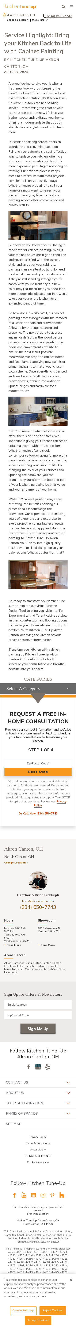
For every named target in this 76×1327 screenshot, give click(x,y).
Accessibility (38, 1149)
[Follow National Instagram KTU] (43, 1195)
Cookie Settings (23, 1310)
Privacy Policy (38, 1137)
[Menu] (71, 7)
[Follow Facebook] (28, 1066)
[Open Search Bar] (63, 7)
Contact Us (17, 1082)
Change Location (17, 20)
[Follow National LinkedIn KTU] (33, 1195)
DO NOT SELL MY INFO (38, 1156)
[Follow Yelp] (47, 1066)
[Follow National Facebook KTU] (14, 1195)
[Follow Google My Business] (38, 1066)
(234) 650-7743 (38, 907)
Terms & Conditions (38, 1143)
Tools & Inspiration (24, 1103)
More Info (38, 20)
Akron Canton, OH (21, 15)
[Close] (71, 1279)
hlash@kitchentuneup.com (38, 901)
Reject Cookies (53, 1310)
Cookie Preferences (38, 1162)
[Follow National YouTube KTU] (24, 1195)
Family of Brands (22, 1113)
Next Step (38, 772)
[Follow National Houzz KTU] (62, 1195)
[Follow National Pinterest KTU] (52, 1195)
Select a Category (23, 688)
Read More (14, 945)
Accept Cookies (38, 1320)
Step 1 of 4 (40, 750)
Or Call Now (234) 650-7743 (38, 814)
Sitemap (13, 1124)
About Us (15, 1092)
